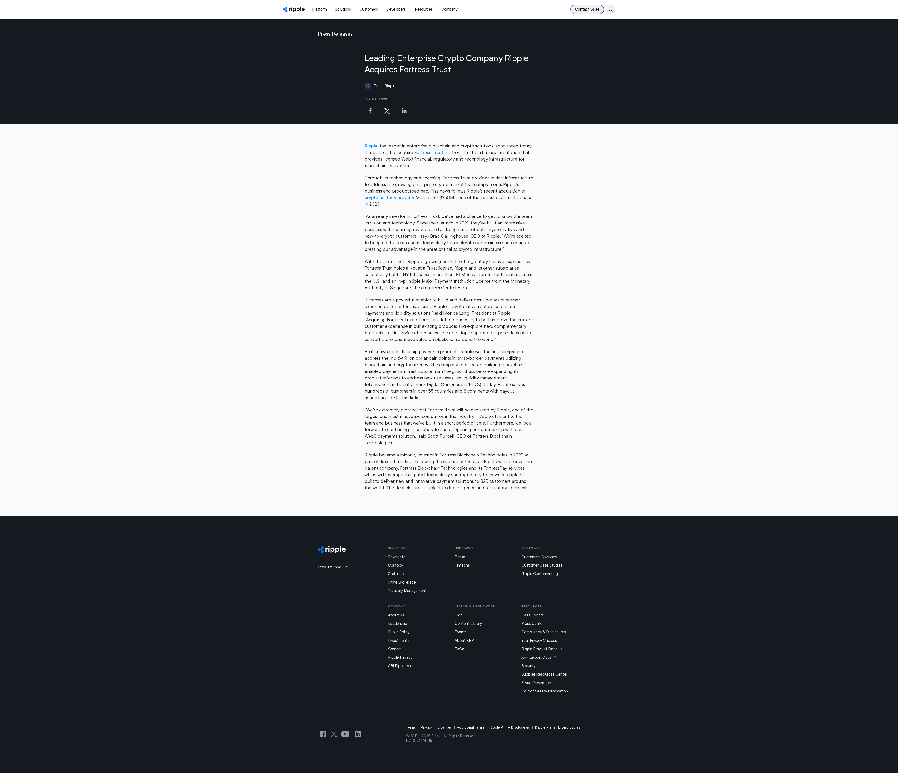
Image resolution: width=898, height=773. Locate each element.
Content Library (468, 623)
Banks (460, 557)
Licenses (445, 727)
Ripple (371, 146)
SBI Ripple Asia (401, 666)
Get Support (532, 615)
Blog (458, 615)
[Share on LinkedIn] (404, 110)
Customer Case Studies (542, 565)
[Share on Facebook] (370, 110)
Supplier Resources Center (544, 674)
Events (461, 632)
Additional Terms (471, 727)
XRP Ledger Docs (536, 657)
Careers (394, 649)
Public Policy (398, 632)
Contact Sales (587, 9)
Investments (398, 640)
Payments (396, 557)
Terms (411, 727)
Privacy (427, 727)
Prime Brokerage (402, 582)
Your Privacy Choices (539, 640)
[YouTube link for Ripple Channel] (346, 734)
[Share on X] (387, 110)
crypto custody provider (390, 197)
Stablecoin (397, 574)
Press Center (532, 623)
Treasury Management (407, 590)
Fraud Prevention (536, 682)
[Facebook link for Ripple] (324, 734)
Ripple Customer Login (541, 574)
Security (528, 666)
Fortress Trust (428, 152)
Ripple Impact (400, 657)
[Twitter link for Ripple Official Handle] (335, 734)
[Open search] (610, 9)
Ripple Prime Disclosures (510, 727)
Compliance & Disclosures (543, 632)
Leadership (397, 623)
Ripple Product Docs (539, 649)
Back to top (329, 567)
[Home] (294, 9)
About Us (396, 615)
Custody (395, 565)
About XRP (464, 640)
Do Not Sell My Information (544, 691)
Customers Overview (539, 557)
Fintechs (462, 565)
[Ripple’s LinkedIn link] (357, 734)
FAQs (459, 649)
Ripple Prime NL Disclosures (558, 727)
